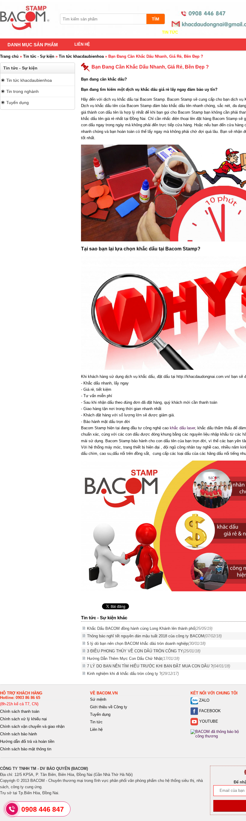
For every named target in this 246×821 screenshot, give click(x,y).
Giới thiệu (129, 32)
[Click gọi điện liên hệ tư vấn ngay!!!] (12, 809)
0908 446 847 (42, 809)
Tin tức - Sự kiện (38, 56)
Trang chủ (85, 32)
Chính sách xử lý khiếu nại (23, 719)
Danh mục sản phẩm (33, 44)
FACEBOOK (209, 711)
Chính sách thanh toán (19, 711)
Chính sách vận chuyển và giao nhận (32, 726)
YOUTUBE (208, 721)
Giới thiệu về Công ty (108, 707)
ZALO (203, 700)
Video (206, 32)
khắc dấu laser (182, 428)
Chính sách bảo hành (18, 734)
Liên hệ (82, 44)
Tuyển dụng (17, 102)
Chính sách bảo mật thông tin (25, 749)
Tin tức (170, 32)
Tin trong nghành (22, 91)
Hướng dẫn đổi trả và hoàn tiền (27, 741)
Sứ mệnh (98, 699)
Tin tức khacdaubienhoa (81, 56)
